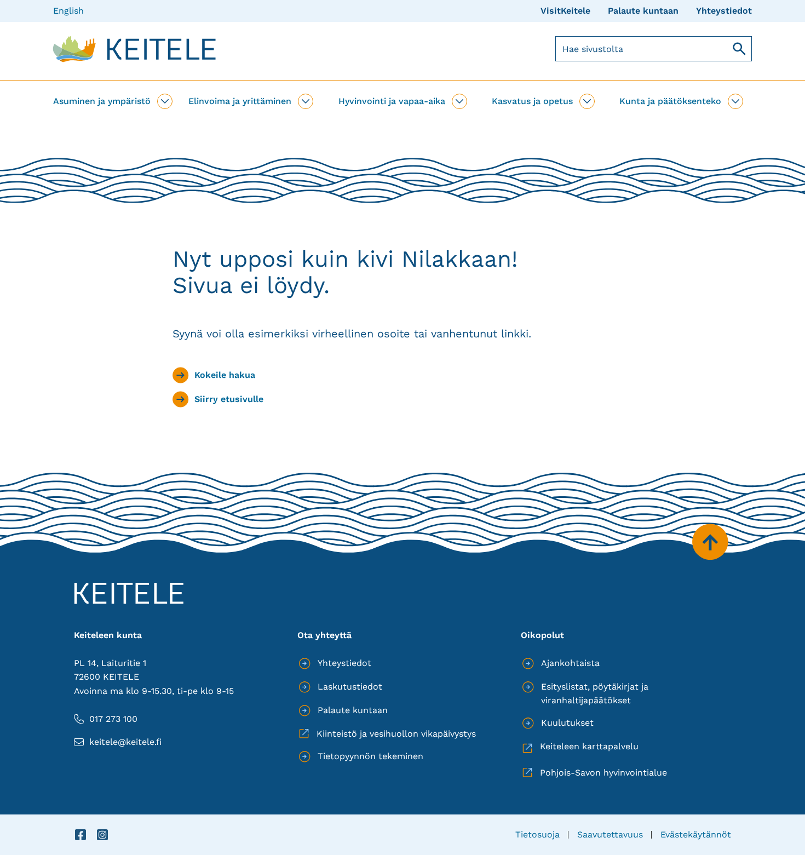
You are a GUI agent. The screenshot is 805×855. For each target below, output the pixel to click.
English (68, 10)
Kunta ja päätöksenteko (670, 101)
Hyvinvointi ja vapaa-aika (391, 101)
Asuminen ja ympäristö (102, 101)
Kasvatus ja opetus (532, 101)
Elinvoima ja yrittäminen (239, 101)
